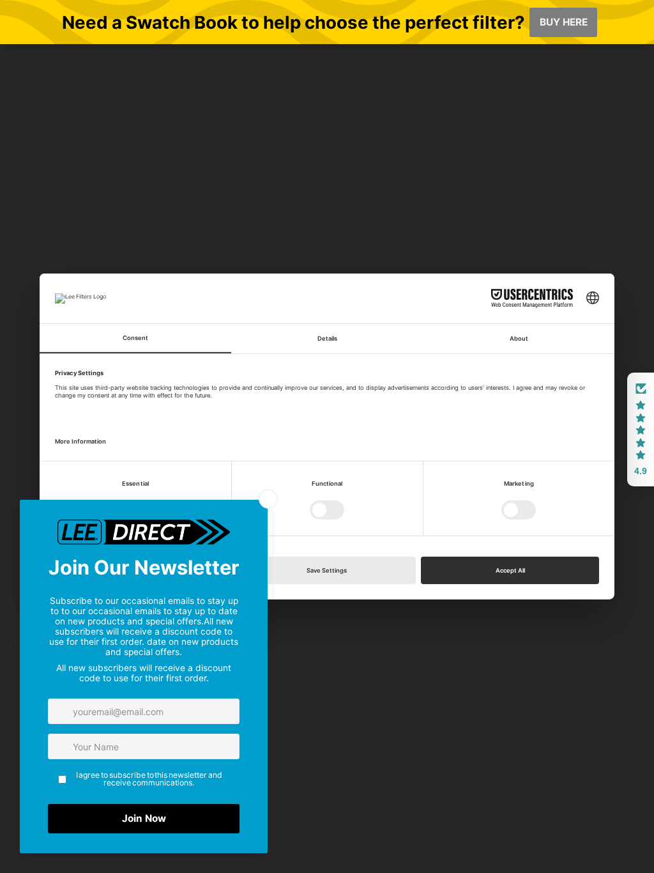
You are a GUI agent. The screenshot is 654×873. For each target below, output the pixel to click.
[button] (640, 429)
